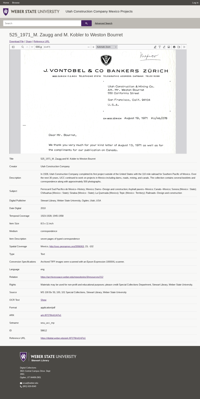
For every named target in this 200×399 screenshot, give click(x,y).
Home (6, 2)
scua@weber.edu (30, 383)
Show (43, 300)
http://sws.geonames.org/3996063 (66, 246)
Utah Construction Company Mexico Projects (99, 11)
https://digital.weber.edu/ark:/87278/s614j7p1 (63, 338)
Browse (16, 2)
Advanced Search (103, 23)
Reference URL (42, 41)
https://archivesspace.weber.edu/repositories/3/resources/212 (72, 277)
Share (29, 41)
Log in (195, 2)
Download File (16, 41)
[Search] (86, 23)
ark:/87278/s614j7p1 (51, 315)
